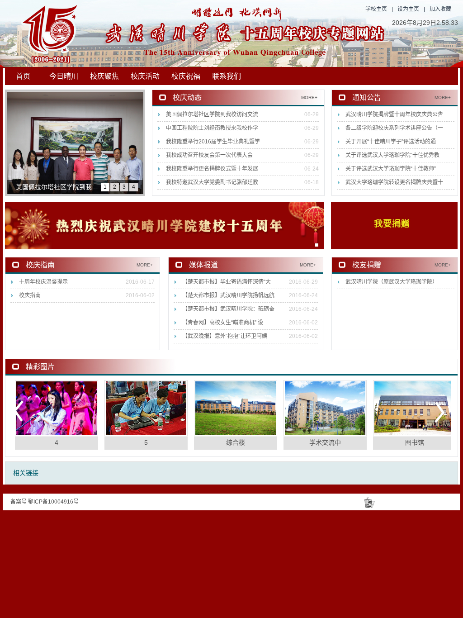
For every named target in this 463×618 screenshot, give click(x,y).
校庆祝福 (185, 76)
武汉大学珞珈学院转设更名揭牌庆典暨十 (394, 182)
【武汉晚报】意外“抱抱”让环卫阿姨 (224, 336)
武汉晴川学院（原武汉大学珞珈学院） (391, 282)
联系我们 (226, 76)
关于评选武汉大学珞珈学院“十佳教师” (390, 169)
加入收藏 (440, 9)
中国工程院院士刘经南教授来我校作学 (212, 128)
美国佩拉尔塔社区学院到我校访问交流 (212, 114)
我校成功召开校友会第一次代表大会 (209, 155)
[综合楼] (235, 408)
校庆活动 (145, 76)
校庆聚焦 (104, 76)
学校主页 (376, 9)
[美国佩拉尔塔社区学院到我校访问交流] (75, 142)
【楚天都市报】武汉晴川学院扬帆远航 (228, 295)
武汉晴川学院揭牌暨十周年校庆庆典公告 (394, 114)
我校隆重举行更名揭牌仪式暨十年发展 (212, 169)
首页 (23, 76)
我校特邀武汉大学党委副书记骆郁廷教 (212, 182)
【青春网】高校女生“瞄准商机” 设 (222, 322)
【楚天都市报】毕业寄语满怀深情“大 (226, 282)
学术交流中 (325, 442)
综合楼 (235, 442)
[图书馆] (414, 408)
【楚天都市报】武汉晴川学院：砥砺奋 (228, 309)
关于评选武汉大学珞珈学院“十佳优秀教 (392, 155)
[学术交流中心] (325, 408)
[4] (56, 408)
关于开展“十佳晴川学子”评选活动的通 (390, 141)
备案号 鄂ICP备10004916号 (44, 502)
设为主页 (408, 9)
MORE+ (309, 97)
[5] (146, 408)
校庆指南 (30, 295)
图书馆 (414, 442)
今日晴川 (63, 76)
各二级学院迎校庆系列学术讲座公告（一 (394, 128)
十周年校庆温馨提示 (43, 282)
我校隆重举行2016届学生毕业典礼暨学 (213, 141)
